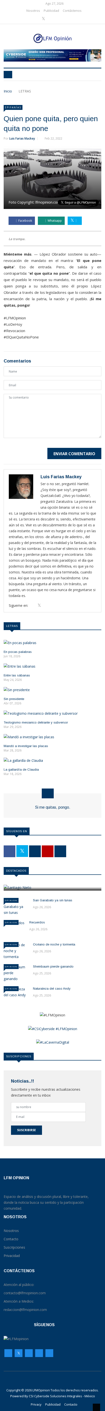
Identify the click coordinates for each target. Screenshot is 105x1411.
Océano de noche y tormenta (54, 944)
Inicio (8, 91)
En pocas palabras (18, 652)
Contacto (70, 1404)
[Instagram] (39, 1354)
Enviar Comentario (74, 453)
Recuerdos (37, 922)
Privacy (36, 1404)
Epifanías (13, 107)
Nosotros (33, 10)
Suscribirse (26, 1130)
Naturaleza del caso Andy (52, 988)
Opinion (11, 900)
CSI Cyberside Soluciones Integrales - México (62, 1396)
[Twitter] (44, 18)
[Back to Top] (96, 1407)
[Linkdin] (65, 18)
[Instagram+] (51, 18)
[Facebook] (36, 18)
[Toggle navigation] (8, 74)
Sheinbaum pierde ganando (53, 966)
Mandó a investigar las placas (26, 746)
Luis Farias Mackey (22, 138)
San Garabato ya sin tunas (52, 900)
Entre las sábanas (17, 675)
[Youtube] (59, 18)
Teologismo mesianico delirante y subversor (36, 722)
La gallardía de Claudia (21, 769)
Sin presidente (14, 699)
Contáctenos (72, 10)
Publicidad (51, 10)
